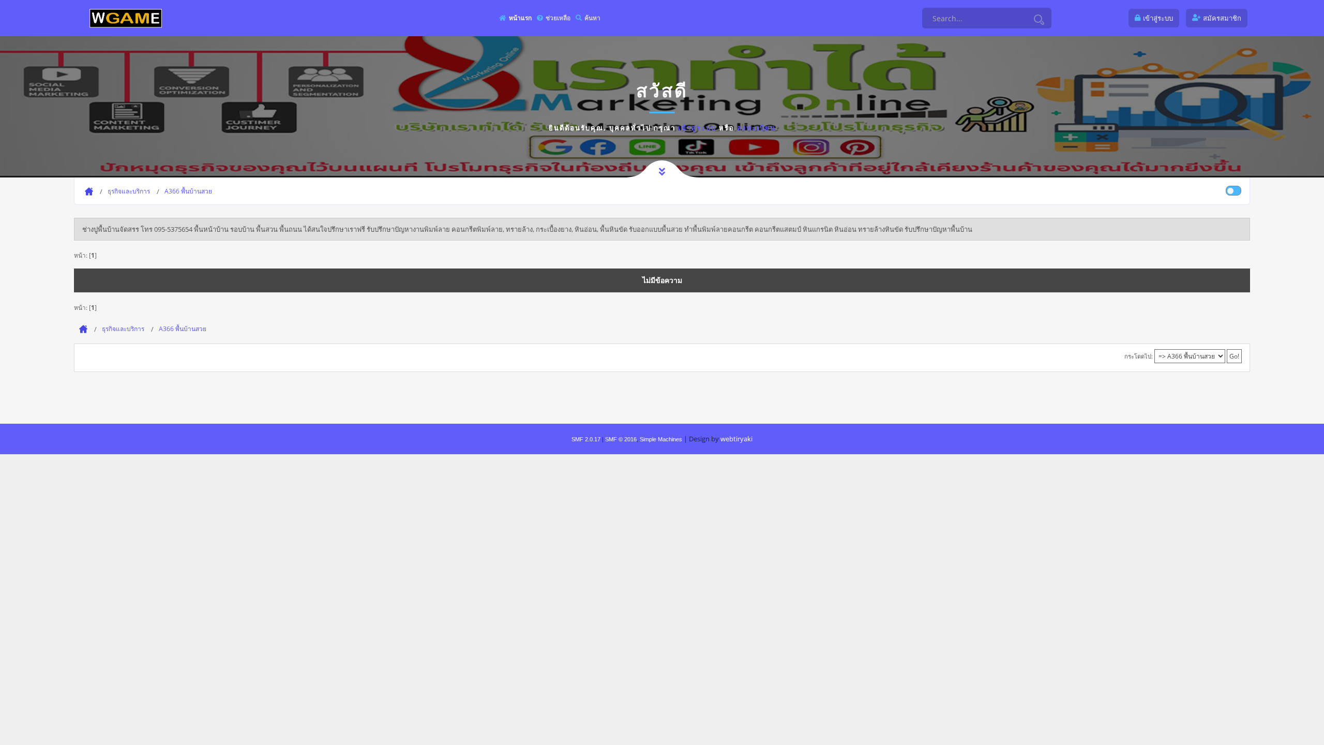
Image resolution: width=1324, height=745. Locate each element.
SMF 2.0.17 (585, 439)
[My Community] (125, 17)
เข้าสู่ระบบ (697, 127)
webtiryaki (736, 438)
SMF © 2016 (621, 439)
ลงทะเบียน (756, 127)
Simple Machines (661, 439)
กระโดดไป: (1138, 356)
